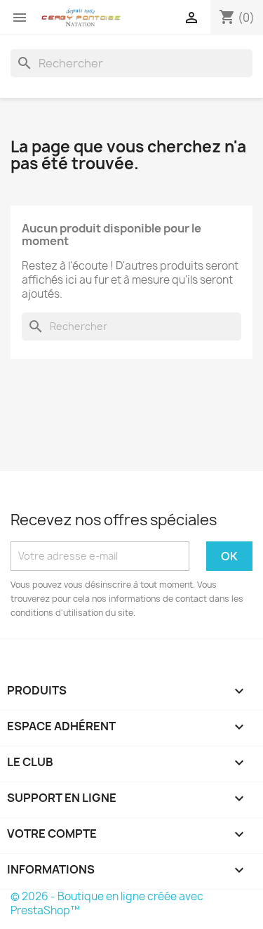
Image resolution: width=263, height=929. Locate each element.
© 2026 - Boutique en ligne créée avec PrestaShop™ (107, 903)
